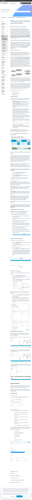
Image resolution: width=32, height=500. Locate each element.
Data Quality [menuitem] (3, 53)
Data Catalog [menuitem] (3, 74)
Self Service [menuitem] (3, 34)
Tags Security (12, 473)
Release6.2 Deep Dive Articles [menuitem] (3, 87)
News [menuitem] (2, 21)
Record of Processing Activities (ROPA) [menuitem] (3, 72)
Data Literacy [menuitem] (3, 54)
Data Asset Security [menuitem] (4, 42)
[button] (7, 23)
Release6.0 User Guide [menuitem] (3, 77)
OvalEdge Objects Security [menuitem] (3, 45)
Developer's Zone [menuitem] (3, 65)
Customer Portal (12, 3)
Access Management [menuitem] (3, 36)
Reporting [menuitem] (3, 59)
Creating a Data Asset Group (25, 80)
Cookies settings (12, 496)
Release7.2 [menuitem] (3, 94)
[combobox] (15, 11)
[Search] (30, 11)
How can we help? (5, 9)
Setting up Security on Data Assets (15, 482)
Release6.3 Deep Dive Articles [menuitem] (3, 91)
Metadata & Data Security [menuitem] (4, 39)
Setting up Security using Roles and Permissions (17, 480)
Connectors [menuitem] (3, 29)
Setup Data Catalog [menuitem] (3, 27)
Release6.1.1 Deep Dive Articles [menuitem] (3, 84)
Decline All (26, 496)
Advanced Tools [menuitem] (3, 68)
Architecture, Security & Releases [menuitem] (3, 62)
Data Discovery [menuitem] (3, 32)
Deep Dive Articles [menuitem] (4, 51)
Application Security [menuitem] (4, 48)
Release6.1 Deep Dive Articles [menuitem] (3, 80)
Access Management (11, 17)
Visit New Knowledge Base (26, 3)
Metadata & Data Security (20, 17)
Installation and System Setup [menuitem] (3, 24)
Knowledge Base (3, 17)
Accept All (19, 496)
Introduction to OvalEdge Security (15, 475)
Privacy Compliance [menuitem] (3, 57)
